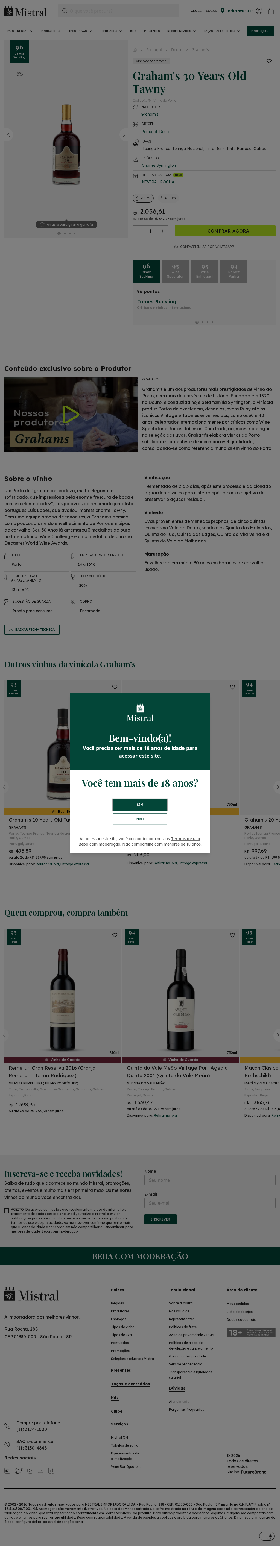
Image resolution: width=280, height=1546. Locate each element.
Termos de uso (185, 838)
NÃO (140, 819)
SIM (140, 805)
